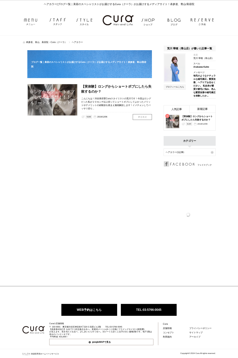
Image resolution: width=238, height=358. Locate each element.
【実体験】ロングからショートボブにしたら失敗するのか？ (142, 117)
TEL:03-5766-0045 (148, 309)
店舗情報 (167, 328)
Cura (165, 324)
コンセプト (168, 332)
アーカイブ (194, 337)
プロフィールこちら (175, 87)
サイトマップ (196, 332)
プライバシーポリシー (200, 328)
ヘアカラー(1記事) (175, 152)
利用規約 (167, 337)
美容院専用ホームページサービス (45, 354)
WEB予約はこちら (89, 309)
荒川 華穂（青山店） (203, 58)
